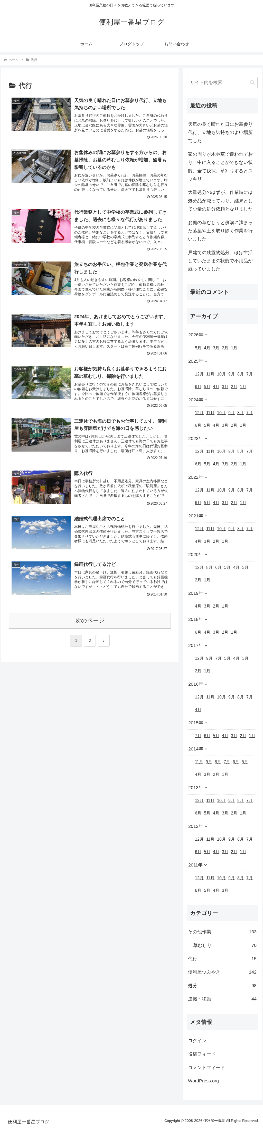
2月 (225, 348)
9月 (231, 374)
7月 (249, 374)
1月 (234, 348)
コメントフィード (206, 1067)
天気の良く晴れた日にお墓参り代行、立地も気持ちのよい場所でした (220, 132)
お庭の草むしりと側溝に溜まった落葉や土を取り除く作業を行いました (220, 231)
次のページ (90, 620)
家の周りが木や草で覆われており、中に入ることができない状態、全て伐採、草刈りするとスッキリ (220, 167)
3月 (216, 348)
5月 (198, 348)
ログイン (197, 1040)
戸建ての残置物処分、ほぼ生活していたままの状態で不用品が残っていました (220, 261)
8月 (240, 374)
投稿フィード (202, 1054)
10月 (221, 374)
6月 (198, 386)
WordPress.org (203, 1080)
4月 (207, 348)
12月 (199, 374)
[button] (252, 82)
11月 (210, 374)
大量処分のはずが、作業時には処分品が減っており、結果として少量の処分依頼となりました (220, 201)
